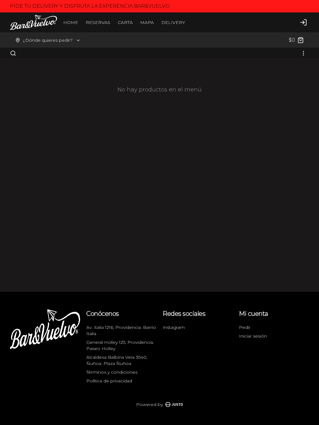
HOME (70, 22)
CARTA (125, 22)
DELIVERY (173, 22)
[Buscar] (13, 53)
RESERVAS (98, 22)
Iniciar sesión (253, 336)
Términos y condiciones (111, 372)
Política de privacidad (109, 381)
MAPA (147, 22)
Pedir (244, 327)
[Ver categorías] (303, 53)
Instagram (174, 327)
